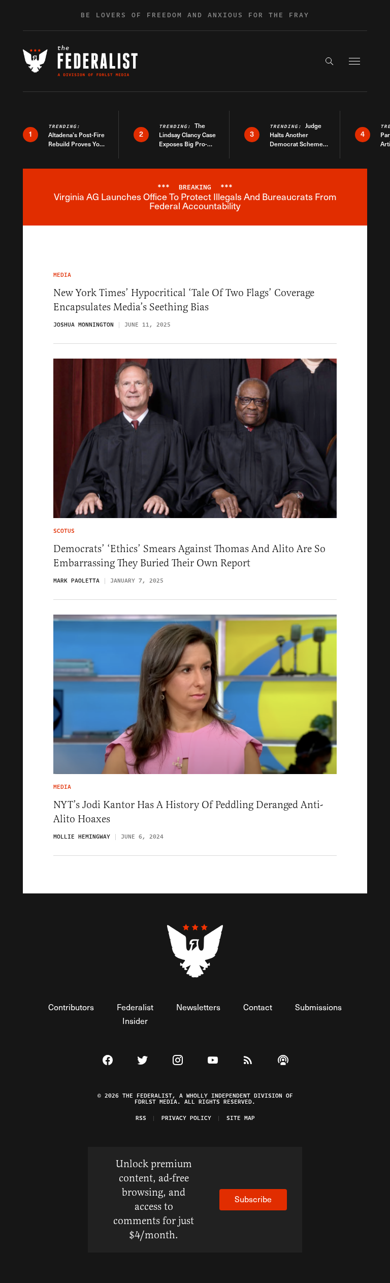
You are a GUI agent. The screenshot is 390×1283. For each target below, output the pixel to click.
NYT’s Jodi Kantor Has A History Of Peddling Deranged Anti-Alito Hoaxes (188, 811)
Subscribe (253, 1199)
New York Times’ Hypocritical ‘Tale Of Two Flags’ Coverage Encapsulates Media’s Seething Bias (183, 299)
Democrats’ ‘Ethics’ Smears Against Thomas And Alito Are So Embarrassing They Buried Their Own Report (189, 555)
